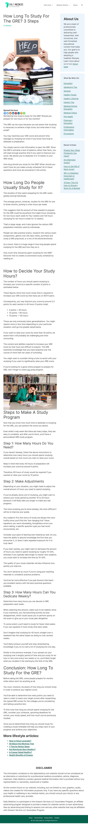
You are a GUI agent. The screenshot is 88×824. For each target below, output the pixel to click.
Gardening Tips (70, 87)
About (75, 5)
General (67, 91)
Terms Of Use (38, 817)
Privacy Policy (48, 817)
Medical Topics (70, 113)
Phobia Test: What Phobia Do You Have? (72, 153)
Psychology (69, 134)
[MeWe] (18, 113)
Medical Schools (62, 5)
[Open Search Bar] (82, 5)
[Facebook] (5, 113)
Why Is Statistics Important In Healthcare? (71, 176)
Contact (56, 817)
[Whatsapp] (24, 113)
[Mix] (21, 113)
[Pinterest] (16, 113)
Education (68, 83)
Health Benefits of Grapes (21, 755)
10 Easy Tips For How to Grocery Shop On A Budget (72, 185)
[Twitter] (7, 113)
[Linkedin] (13, 113)
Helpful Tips (69, 102)
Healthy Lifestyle (71, 98)
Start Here (47, 5)
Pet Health (68, 116)
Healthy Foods (70, 95)
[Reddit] (10, 113)
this (29, 370)
